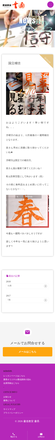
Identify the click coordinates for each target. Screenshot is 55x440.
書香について (9, 400)
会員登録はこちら (11, 383)
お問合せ (41, 435)
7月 (27, 300)
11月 (27, 286)
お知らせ (7, 397)
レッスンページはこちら (14, 376)
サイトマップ (9, 409)
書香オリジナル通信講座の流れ (17, 379)
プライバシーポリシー (13, 413)
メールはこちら (27, 351)
